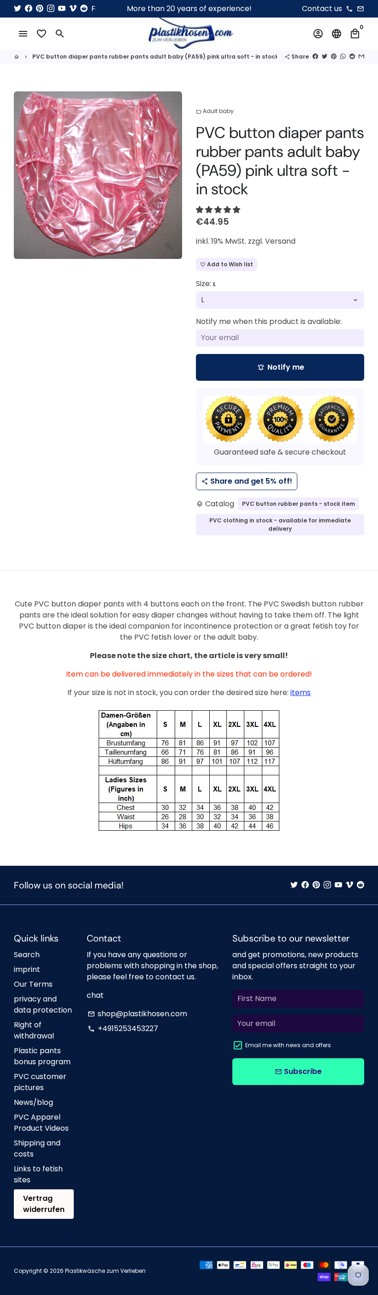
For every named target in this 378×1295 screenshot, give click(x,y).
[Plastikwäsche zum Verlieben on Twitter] (17, 8)
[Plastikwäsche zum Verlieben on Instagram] (50, 8)
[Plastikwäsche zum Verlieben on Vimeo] (73, 8)
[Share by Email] (361, 56)
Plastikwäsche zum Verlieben (105, 1271)
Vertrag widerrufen (44, 1204)
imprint (27, 969)
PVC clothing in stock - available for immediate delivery (280, 524)
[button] (219, 209)
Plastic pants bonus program (42, 1056)
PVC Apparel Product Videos (41, 1122)
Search (27, 954)
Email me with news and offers (288, 1045)
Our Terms (33, 984)
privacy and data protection (43, 1004)
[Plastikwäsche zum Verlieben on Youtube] (61, 8)
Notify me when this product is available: (269, 321)
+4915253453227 (123, 1028)
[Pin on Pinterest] (334, 56)
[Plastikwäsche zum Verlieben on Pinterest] (39, 8)
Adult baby (215, 111)
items (300, 692)
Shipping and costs (37, 1148)
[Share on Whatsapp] (343, 56)
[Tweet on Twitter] (324, 56)
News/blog (33, 1102)
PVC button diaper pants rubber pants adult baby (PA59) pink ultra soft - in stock (155, 56)
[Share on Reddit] (352, 56)
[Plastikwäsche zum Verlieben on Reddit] (84, 8)
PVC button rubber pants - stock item (298, 504)
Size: (206, 283)
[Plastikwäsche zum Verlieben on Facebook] (28, 8)
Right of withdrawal (34, 1030)
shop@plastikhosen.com (137, 1013)
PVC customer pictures (40, 1082)
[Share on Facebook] (315, 56)
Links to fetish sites (38, 1174)
